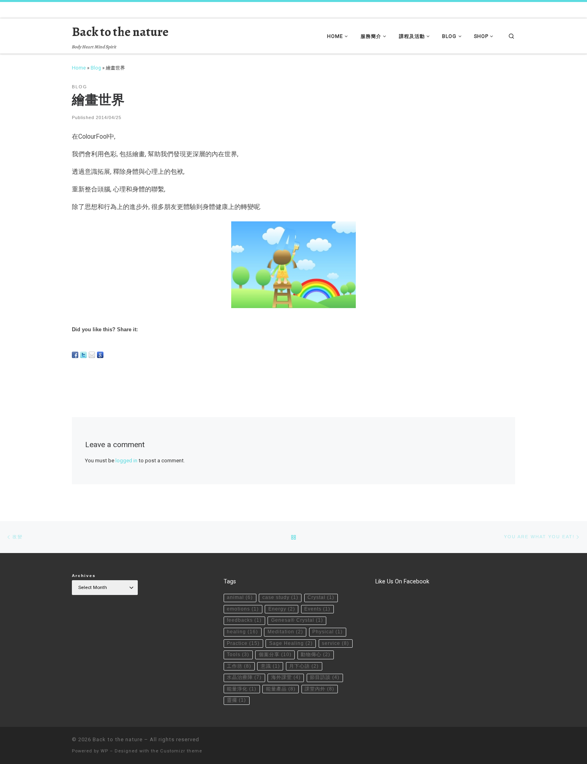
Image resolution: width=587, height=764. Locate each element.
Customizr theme (181, 751)
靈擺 (236, 700)
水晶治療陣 (244, 677)
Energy (281, 609)
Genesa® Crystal (297, 620)
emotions (243, 609)
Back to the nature (118, 739)
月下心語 (304, 666)
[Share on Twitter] (83, 355)
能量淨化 (241, 689)
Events (317, 609)
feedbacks (244, 620)
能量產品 (280, 689)
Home (79, 68)
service (335, 643)
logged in (126, 461)
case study (280, 597)
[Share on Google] (100, 355)
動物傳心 (315, 654)
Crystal (320, 597)
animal (240, 597)
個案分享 (275, 654)
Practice (243, 643)
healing (242, 632)
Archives (84, 575)
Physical (327, 632)
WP (104, 751)
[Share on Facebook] (75, 355)
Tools (238, 654)
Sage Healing (291, 643)
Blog (96, 68)
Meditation (285, 632)
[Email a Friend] (92, 355)
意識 (270, 666)
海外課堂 (286, 677)
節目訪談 (324, 677)
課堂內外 (319, 689)
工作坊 (239, 666)
